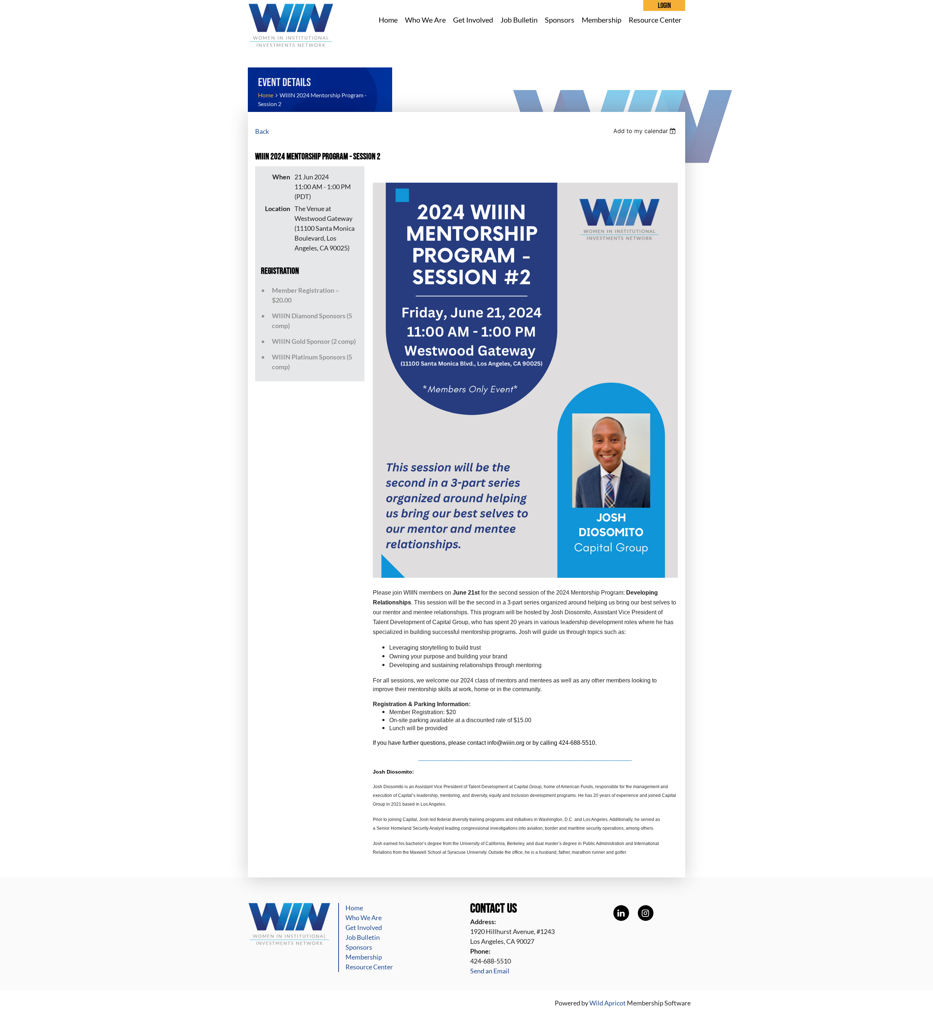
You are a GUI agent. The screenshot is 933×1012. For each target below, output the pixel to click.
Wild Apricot (607, 1003)
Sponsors (359, 947)
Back (262, 131)
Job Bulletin (363, 937)
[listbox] (645, 130)
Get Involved (364, 927)
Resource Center (369, 967)
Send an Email (490, 971)
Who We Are (364, 918)
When (281, 177)
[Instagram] (645, 913)
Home (265, 95)
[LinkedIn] (621, 913)
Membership (364, 957)
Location (277, 209)
